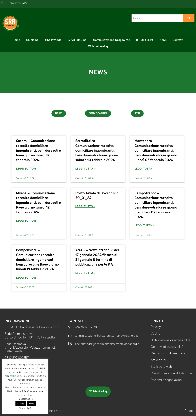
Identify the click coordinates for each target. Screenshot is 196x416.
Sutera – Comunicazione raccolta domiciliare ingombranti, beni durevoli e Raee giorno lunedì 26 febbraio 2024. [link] (38, 150)
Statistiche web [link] (161, 367)
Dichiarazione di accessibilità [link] (170, 340)
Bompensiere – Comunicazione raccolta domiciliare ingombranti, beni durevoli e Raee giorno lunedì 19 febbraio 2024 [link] (37, 259)
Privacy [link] (156, 327)
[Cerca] (188, 18)
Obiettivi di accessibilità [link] (167, 347)
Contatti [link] (178, 40)
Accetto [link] (20, 403)
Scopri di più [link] (25, 408)
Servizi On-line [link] (77, 40)
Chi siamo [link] (32, 40)
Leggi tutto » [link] (26, 168)
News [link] (163, 40)
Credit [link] (189, 411)
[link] (10, 23)
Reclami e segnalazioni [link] (167, 380)
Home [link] (16, 40)
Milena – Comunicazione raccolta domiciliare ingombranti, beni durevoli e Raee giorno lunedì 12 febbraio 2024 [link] (38, 202)
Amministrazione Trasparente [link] (111, 40)
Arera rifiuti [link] (158, 360)
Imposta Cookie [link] (25, 399)
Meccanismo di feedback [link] (168, 353)
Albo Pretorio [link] (53, 40)
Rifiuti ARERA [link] (144, 40)
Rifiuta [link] (31, 403)
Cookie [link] (155, 333)
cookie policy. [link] (16, 376)
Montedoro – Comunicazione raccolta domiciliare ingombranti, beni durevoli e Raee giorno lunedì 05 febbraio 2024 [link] (155, 150)
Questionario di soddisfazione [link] (171, 373)
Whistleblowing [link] (98, 46)
